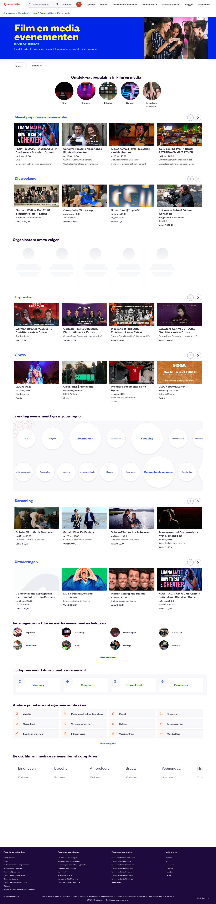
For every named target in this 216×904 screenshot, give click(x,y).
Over (43, 896)
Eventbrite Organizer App (14, 875)
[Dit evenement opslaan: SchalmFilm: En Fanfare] (96, 525)
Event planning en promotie (69, 882)
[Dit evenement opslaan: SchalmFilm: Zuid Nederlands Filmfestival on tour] (96, 142)
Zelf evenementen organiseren (16, 864)
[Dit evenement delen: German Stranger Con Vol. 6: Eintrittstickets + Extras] (55, 322)
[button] (149, 4)
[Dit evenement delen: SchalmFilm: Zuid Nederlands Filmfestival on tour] (103, 142)
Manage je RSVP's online (68, 878)
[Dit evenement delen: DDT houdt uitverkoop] (103, 586)
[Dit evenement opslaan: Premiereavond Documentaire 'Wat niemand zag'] (191, 525)
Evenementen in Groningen (123, 878)
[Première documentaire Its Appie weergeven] (131, 372)
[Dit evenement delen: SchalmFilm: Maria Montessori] (55, 525)
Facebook (170, 864)
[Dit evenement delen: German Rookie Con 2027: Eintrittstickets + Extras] (103, 322)
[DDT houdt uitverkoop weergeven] (84, 579)
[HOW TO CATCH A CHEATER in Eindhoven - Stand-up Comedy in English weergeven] (36, 134)
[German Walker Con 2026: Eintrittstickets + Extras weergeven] (36, 196)
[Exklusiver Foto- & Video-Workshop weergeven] (179, 196)
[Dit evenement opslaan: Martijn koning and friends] (143, 586)
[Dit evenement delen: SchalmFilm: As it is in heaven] (150, 525)
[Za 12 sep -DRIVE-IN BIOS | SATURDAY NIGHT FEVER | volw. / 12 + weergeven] (179, 134)
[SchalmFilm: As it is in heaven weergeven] (131, 518)
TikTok (168, 875)
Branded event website (13, 868)
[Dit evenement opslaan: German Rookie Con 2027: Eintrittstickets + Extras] (96, 322)
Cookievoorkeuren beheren (117, 899)
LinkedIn (169, 868)
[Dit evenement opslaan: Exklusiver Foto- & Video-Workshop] (191, 203)
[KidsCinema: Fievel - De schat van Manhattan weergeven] (131, 134)
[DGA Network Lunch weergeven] (179, 372)
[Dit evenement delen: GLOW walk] (55, 379)
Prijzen (6, 861)
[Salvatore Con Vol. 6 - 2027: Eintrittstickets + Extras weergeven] (179, 314)
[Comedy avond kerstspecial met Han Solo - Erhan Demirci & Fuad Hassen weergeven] (36, 579)
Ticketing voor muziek (67, 868)
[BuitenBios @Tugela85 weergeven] (131, 196)
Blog (50, 896)
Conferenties (63, 871)
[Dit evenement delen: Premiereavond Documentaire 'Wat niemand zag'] (198, 525)
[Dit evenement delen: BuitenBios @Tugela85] (150, 203)
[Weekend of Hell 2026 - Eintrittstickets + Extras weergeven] (131, 314)
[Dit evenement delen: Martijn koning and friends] (150, 586)
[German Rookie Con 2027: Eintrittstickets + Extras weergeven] (84, 314)
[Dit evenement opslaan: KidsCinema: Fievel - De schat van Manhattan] (143, 142)
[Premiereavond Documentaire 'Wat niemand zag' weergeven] (179, 518)
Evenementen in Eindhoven (123, 864)
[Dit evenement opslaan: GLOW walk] (48, 379)
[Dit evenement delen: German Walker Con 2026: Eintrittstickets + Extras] (55, 203)
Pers (75, 896)
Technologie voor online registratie (72, 864)
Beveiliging (93, 896)
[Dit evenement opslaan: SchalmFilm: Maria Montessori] (48, 525)
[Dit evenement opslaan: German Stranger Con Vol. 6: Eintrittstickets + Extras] (48, 322)
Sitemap (7, 885)
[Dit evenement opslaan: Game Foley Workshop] (96, 203)
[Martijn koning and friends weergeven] (131, 579)
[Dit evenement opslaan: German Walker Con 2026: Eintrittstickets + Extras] (48, 203)
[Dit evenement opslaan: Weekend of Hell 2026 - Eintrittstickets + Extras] (143, 322)
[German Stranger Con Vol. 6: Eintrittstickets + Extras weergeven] (36, 314)
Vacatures (66, 896)
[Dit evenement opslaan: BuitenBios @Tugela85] (143, 203)
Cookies (168, 896)
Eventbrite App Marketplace (15, 882)
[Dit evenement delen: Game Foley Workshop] (103, 203)
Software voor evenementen (69, 861)
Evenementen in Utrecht (122, 871)
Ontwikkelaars (107, 896)
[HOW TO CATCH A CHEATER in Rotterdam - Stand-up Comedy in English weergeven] (179, 579)
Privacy (142, 896)
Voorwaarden (130, 896)
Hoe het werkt (9, 857)
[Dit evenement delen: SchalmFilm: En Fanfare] (103, 525)
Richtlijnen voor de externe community (19, 889)
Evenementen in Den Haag (122, 868)
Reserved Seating (11, 878)
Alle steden (116, 882)
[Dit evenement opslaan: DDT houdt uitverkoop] (96, 586)
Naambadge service (12, 871)
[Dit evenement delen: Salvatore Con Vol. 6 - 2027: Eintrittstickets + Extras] (198, 322)
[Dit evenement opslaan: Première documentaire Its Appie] (143, 379)
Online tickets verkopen (67, 857)
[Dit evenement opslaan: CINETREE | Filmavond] (96, 379)
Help (57, 896)
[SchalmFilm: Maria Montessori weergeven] (36, 518)
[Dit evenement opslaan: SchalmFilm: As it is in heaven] (143, 525)
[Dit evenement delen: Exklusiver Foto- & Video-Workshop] (198, 203)
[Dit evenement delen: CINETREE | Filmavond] (103, 379)
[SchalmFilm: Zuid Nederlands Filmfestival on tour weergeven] (84, 134)
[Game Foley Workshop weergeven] (84, 196)
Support (169, 857)
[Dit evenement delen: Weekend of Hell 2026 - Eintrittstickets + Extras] (150, 322)
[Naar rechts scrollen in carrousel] (198, 117)
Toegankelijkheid (155, 896)
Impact (83, 896)
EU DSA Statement (95, 899)
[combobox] (67, 4)
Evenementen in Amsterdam (123, 857)
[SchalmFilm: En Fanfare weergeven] (84, 518)
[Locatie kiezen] (57, 4)
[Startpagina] (12, 4)
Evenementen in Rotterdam (123, 875)
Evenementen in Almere (121, 861)
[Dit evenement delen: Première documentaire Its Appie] (150, 379)
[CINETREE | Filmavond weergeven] (84, 372)
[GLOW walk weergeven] (36, 372)
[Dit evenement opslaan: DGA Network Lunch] (191, 379)
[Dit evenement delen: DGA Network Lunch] (198, 379)
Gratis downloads (65, 875)
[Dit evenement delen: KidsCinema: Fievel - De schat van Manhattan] (150, 142)
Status (119, 896)
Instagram (170, 871)
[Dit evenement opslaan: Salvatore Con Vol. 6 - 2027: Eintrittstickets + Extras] (191, 322)
